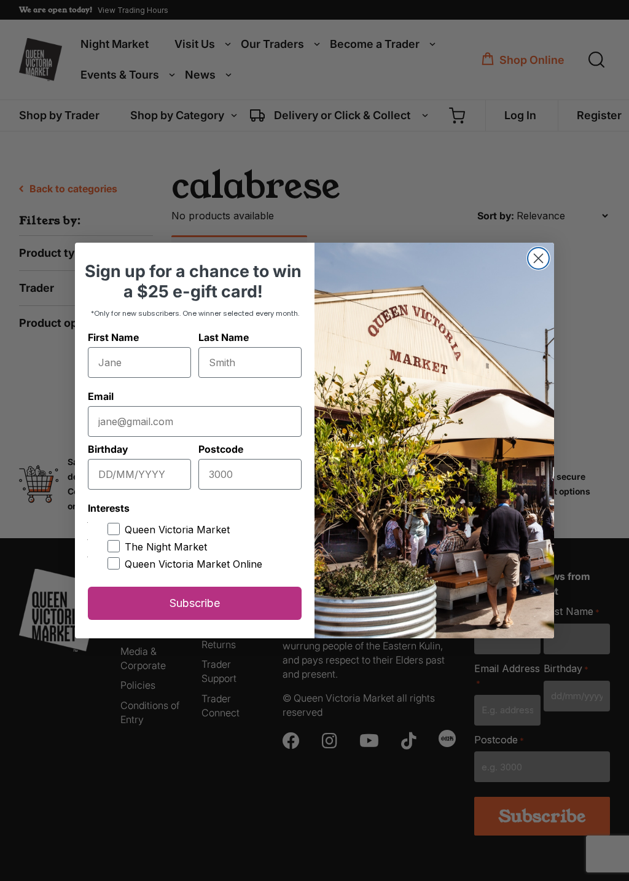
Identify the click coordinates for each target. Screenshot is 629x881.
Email (101, 396)
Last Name (223, 337)
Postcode (220, 449)
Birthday (108, 449)
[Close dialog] (538, 258)
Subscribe (195, 603)
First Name (113, 337)
